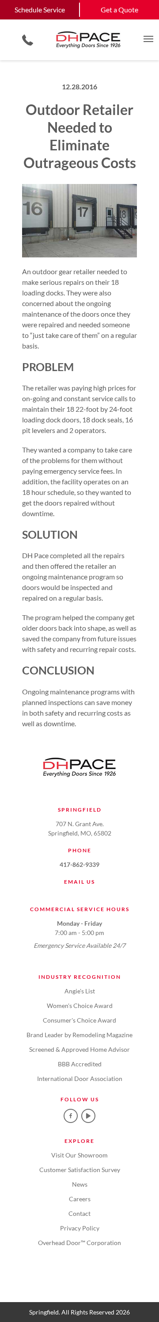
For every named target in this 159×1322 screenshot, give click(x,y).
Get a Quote (119, 9)
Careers (80, 1199)
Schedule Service (40, 9)
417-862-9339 (79, 864)
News (79, 1184)
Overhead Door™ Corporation (79, 1242)
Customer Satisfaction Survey (79, 1169)
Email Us (79, 881)
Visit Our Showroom (79, 1155)
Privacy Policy (79, 1228)
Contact (79, 1213)
